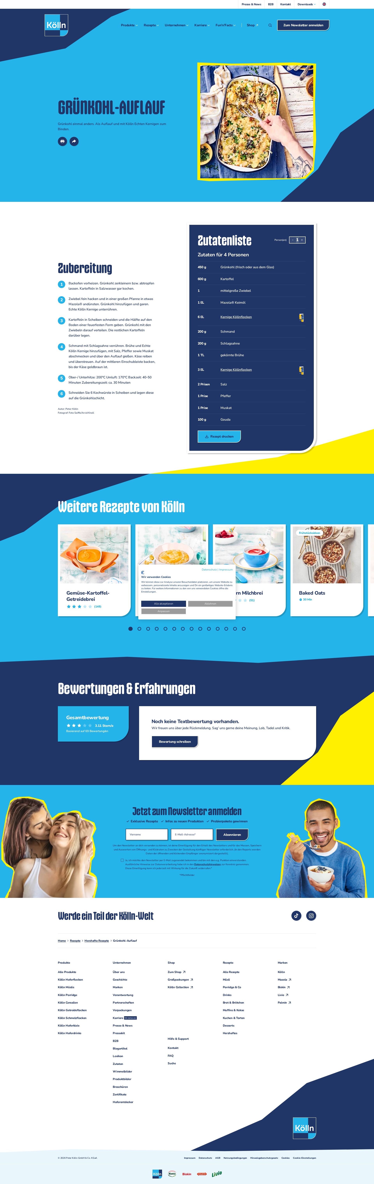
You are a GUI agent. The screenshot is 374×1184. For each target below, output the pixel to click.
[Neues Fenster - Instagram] (311, 916)
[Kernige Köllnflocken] (250, 317)
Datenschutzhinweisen (207, 864)
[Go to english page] (324, 4)
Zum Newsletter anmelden (303, 25)
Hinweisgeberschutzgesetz (264, 1157)
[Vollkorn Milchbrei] (247, 570)
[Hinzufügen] (302, 240)
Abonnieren (232, 834)
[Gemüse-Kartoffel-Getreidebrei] (92, 570)
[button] (306, 4)
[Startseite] (56, 25)
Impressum (189, 1157)
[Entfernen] (292, 240)
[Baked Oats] (325, 570)
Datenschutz (205, 1157)
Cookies (285, 1157)
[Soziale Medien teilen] (74, 141)
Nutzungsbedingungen (235, 1157)
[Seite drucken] (62, 141)
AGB (217, 1157)
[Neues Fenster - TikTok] (296, 916)
